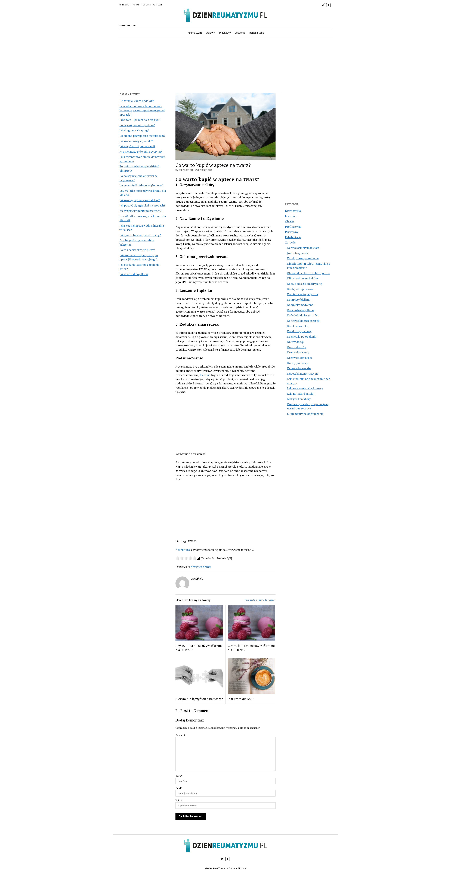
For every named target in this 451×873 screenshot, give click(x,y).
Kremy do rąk (295, 342)
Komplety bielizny (298, 299)
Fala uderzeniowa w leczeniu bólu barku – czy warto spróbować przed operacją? (142, 110)
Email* (178, 788)
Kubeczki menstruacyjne (302, 373)
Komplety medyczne (300, 305)
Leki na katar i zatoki (300, 394)
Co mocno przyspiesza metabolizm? (142, 136)
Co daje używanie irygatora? (137, 125)
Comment (180, 735)
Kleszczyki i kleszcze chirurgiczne (308, 273)
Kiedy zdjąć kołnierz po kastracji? (140, 211)
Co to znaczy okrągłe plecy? (137, 250)
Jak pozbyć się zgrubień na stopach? (142, 205)
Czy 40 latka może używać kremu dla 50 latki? (199, 647)
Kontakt (157, 4)
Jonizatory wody (297, 253)
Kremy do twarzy (201, 567)
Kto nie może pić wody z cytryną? (140, 151)
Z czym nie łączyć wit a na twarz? (199, 699)
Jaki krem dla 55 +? (241, 699)
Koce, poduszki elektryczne (304, 284)
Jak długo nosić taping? (134, 130)
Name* (178, 776)
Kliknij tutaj (182, 550)
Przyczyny (225, 32)
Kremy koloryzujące (299, 358)
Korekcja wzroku (297, 326)
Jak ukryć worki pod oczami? (137, 146)
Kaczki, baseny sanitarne (303, 258)
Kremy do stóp (296, 347)
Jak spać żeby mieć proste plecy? (140, 235)
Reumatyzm (194, 32)
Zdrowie (290, 242)
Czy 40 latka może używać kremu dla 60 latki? (251, 647)
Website (179, 800)
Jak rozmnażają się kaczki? (136, 141)
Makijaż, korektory (299, 399)
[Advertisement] (225, 65)
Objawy (210, 32)
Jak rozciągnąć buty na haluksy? (139, 200)
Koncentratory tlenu (300, 310)
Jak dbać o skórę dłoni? (133, 274)
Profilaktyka (293, 227)
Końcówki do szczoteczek (303, 321)
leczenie (205, 375)
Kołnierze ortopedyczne (302, 294)
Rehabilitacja (256, 32)
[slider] (186, 558)
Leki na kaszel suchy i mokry (305, 388)
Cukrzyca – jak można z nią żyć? (139, 120)
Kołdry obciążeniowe (300, 289)
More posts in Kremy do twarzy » (260, 600)
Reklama (146, 4)
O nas (136, 4)
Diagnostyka (293, 211)
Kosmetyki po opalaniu (301, 336)
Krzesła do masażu (299, 368)
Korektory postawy (299, 331)
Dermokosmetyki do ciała (303, 248)
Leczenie (240, 32)
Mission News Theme (215, 868)
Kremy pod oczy (297, 363)
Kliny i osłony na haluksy (303, 278)
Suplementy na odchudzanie (305, 414)
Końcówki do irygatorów (302, 315)
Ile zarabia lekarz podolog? (136, 101)
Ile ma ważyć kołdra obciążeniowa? (141, 185)
